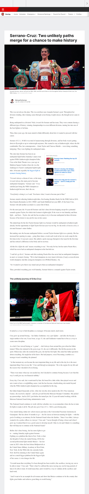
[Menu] (3, 9)
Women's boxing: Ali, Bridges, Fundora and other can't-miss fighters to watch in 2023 (64, 170)
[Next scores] (87, 3)
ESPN (11, 9)
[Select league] (6, 3)
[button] (82, 9)
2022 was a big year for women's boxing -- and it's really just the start (65, 181)
